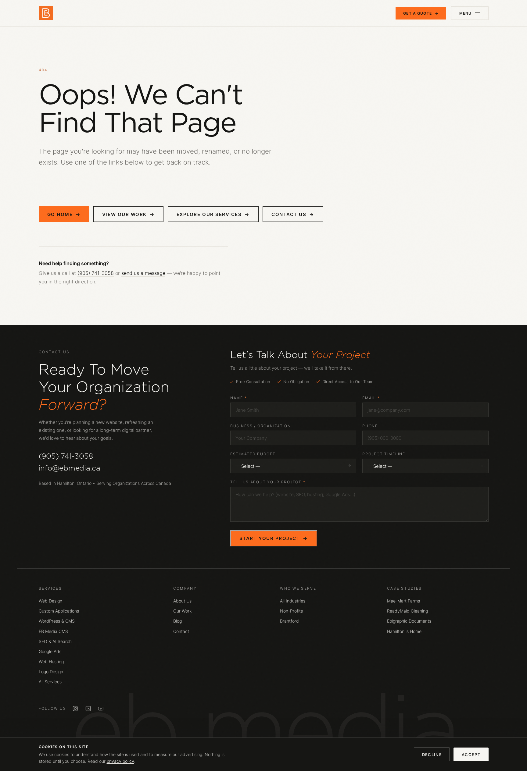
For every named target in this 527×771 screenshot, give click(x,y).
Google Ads (50, 651)
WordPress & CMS (57, 621)
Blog (177, 621)
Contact (181, 631)
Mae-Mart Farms (403, 601)
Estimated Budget (253, 454)
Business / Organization (260, 425)
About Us (182, 601)
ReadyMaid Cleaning (407, 611)
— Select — (247, 466)
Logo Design (51, 672)
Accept (471, 754)
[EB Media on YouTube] (100, 708)
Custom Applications (59, 611)
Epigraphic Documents (409, 621)
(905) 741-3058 (95, 273)
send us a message (143, 273)
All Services (50, 682)
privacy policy (120, 761)
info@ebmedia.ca (69, 468)
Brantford (289, 621)
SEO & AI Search (55, 641)
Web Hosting (51, 662)
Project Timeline (383, 454)
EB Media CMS (53, 631)
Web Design (50, 601)
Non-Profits (291, 611)
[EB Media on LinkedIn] (88, 708)
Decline (432, 754)
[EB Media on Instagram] (75, 708)
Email (371, 397)
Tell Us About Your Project (267, 482)
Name (238, 397)
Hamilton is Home (404, 631)
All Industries (292, 601)
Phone (370, 425)
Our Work (182, 611)
